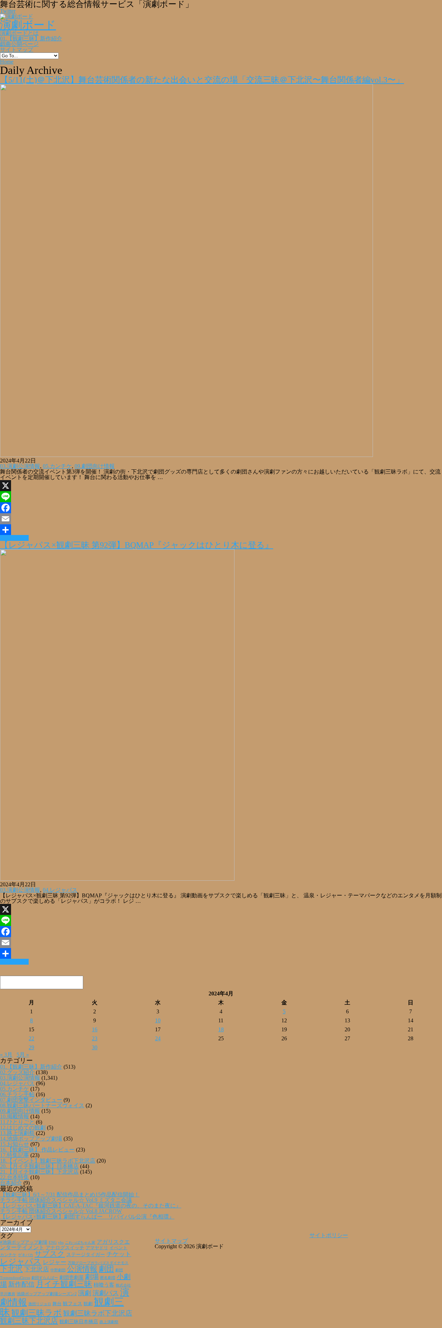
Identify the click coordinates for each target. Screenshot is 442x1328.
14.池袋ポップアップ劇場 (31, 1138)
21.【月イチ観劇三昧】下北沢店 (39, 1172)
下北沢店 (36, 1269)
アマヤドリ (97, 1247)
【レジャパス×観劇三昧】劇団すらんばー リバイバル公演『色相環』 (87, 1217)
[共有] (221, 529)
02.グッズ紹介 (17, 1072)
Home (6, 62)
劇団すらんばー (44, 1278)
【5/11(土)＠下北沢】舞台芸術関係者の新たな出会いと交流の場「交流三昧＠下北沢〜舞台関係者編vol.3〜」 (202, 79)
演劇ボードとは (19, 33)
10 (158, 1020)
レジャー (54, 1262)
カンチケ (8, 1254)
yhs (61, 1242)
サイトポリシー (328, 1235)
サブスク (50, 1254)
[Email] (221, 518)
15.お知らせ (14, 1144)
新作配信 (21, 1284)
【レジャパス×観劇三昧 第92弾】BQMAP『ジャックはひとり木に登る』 (136, 545)
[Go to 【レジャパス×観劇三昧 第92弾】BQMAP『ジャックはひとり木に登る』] (117, 879)
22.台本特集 (14, 1177)
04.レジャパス (60, 890)
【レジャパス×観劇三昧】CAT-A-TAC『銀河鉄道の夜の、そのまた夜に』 (90, 1205)
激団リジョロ (39, 1304)
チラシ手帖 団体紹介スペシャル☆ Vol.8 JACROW (61, 1211)
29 (31, 1047)
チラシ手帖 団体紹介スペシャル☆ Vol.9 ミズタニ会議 (66, 1200)
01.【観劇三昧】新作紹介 (31, 38)
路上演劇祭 (108, 1322)
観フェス (72, 1303)
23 (94, 1038)
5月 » (23, 1055)
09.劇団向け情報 (95, 466)
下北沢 (11, 1269)
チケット (118, 1254)
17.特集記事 (14, 1155)
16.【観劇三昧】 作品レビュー (37, 1150)
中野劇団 (58, 1270)
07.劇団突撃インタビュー (31, 1100)
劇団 (106, 1269)
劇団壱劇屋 (71, 1277)
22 (31, 1038)
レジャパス (20, 1261)
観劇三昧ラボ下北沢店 (97, 1313)
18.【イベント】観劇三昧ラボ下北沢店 (47, 1161)
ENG (53, 1242)
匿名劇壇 (107, 1278)
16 (94, 1029)
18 (221, 1029)
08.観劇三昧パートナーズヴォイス (42, 1105)
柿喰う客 (104, 1285)
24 (158, 1038)
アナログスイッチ (65, 1247)
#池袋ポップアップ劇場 (23, 1242)
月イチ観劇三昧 (64, 1284)
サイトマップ (16, 49)
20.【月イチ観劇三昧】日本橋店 (39, 1166)
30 (94, 1047)
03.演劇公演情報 (20, 466)
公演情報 (82, 1269)
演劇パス (106, 1293)
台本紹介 (11, 1183)
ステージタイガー (85, 1254)
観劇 (88, 1303)
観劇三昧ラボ (36, 1312)
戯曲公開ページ (19, 44)
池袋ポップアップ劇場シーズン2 (47, 1293)
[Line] (221, 496)
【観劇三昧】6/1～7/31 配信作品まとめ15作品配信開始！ (70, 1194)
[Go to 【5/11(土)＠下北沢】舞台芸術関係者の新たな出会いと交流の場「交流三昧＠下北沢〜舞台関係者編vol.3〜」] (186, 455)
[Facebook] (221, 507)
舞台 (56, 1303)
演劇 (84, 1293)
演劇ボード (28, 25)
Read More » (14, 538)
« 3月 (6, 1055)
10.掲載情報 (14, 1116)
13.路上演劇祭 (17, 1133)
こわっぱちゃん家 (80, 1242)
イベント (118, 1247)
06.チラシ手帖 (17, 1094)
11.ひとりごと (17, 1122)
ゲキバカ (25, 1255)
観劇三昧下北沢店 (29, 1321)
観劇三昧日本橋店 (78, 1321)
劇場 (92, 1276)
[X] (221, 485)
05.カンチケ (57, 466)
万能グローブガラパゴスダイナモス (98, 1263)
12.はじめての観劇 (23, 1127)
